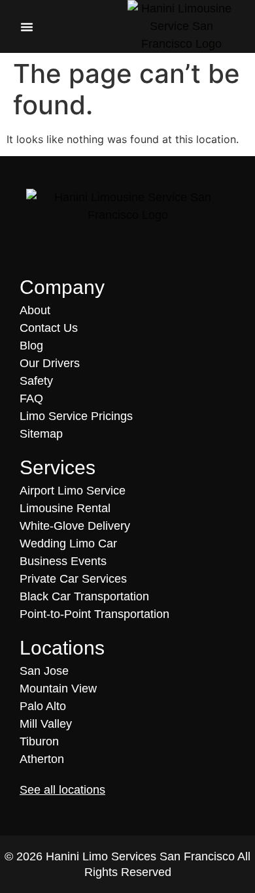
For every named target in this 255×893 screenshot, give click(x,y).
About (35, 310)
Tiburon (39, 741)
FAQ (31, 398)
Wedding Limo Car (68, 543)
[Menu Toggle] (26, 26)
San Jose (44, 670)
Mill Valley (46, 723)
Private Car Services (73, 578)
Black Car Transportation (84, 596)
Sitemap (41, 433)
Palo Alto (43, 706)
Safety (36, 380)
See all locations (62, 789)
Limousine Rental (65, 508)
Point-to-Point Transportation (94, 614)
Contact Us (49, 327)
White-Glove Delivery (75, 525)
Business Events (63, 561)
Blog (31, 345)
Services (57, 467)
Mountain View (58, 688)
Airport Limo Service (73, 490)
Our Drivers (50, 363)
